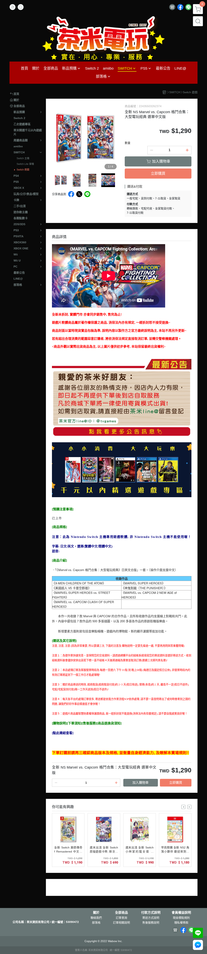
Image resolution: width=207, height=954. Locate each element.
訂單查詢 (121, 917)
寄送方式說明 (150, 917)
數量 (127, 142)
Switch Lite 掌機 (25, 164)
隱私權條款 (181, 922)
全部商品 (121, 912)
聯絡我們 (96, 917)
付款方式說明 (151, 912)
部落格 (96, 922)
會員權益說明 (181, 912)
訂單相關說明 (121, 922)
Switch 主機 (23, 158)
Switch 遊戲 (23, 169)
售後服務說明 (150, 922)
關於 (96, 912)
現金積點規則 (181, 917)
